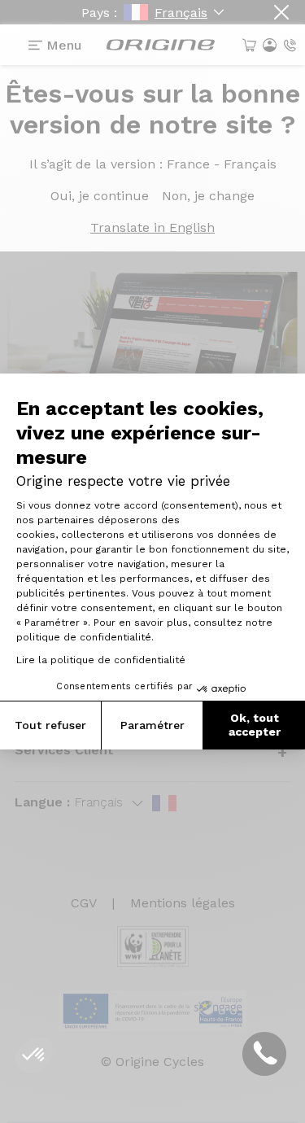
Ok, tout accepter (255, 725)
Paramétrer (152, 725)
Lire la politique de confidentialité (100, 660)
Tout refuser (50, 725)
